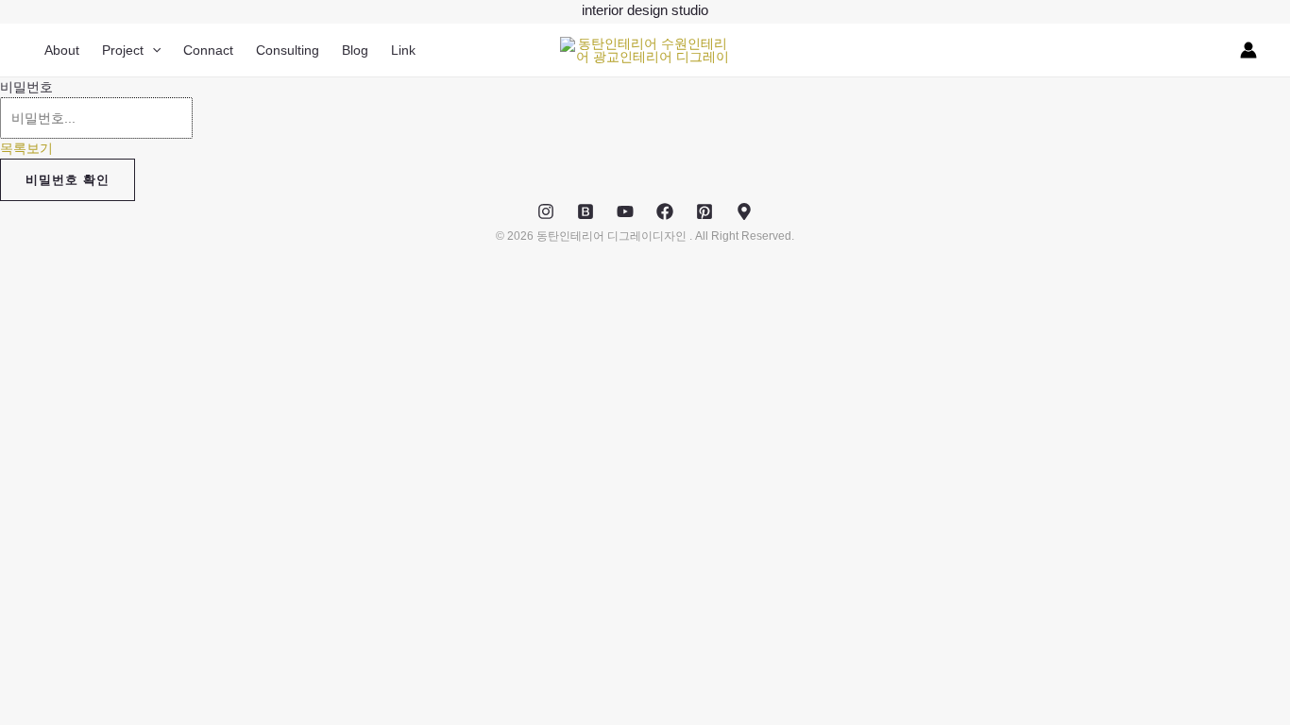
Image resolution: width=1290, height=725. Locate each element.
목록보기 (26, 148)
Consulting (287, 50)
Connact (208, 50)
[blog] (585, 211)
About (61, 50)
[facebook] (664, 211)
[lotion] (744, 211)
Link (403, 50)
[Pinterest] (704, 211)
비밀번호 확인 (67, 180)
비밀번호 (26, 86)
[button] (152, 50)
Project (123, 50)
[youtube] (625, 211)
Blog (355, 50)
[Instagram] (545, 211)
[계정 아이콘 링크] (1248, 50)
